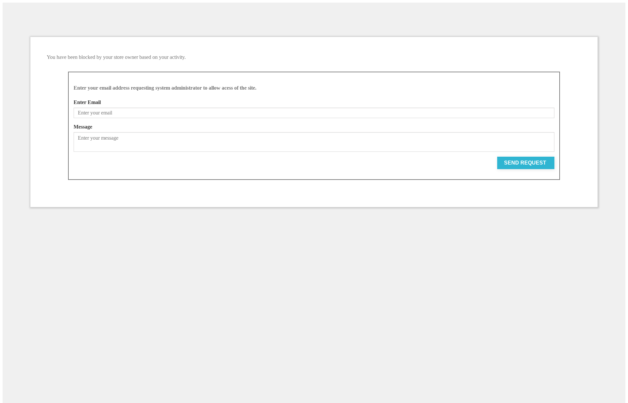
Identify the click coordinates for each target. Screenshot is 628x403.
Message (83, 127)
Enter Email (87, 102)
